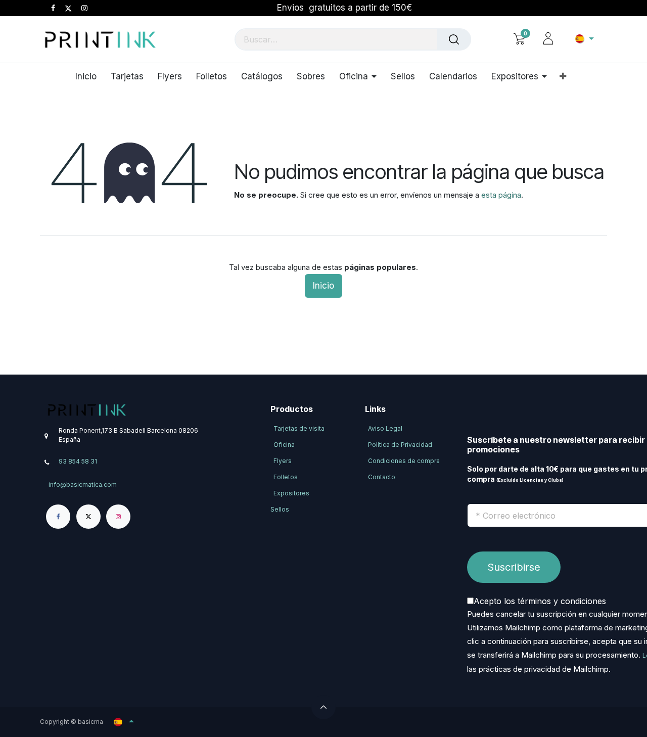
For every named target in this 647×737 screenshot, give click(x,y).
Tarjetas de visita (299, 428)
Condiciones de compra (404, 461)
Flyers (282, 461)
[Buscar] (454, 39)
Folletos (285, 477)
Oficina (284, 444)
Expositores (291, 493)
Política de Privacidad (400, 444)
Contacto (381, 477)
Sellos (279, 509)
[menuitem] (89, 76)
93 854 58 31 (78, 461)
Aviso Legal (385, 428)
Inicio (323, 286)
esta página (501, 195)
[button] (323, 707)
